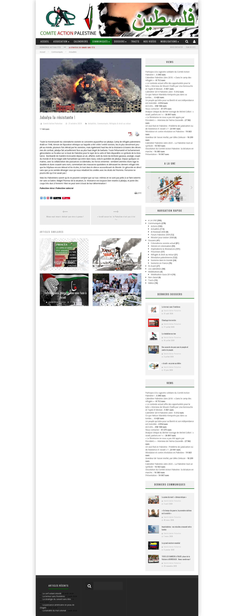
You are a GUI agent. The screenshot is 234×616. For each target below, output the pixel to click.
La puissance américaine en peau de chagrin (86, 47)
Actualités (92, 123)
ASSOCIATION (60, 41)
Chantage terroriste (169, 320)
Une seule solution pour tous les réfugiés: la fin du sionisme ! (118, 295)
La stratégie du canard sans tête (57, 599)
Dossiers (152, 240)
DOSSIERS (119, 41)
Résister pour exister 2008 (162, 237)
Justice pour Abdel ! (64, 262)
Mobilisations (169, 41)
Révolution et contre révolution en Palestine (164, 131)
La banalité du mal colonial (54, 610)
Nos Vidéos (150, 41)
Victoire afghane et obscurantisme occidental (118, 259)
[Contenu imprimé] (137, 135)
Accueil (42, 52)
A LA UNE (152, 220)
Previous (148, 187)
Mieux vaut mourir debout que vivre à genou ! (65, 216)
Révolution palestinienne (161, 257)
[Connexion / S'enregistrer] (194, 41)
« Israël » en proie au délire (171, 363)
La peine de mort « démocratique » (174, 497)
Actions (154, 226)
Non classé (153, 277)
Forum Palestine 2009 (160, 234)
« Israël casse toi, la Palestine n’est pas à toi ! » (116, 218)
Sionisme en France (159, 263)
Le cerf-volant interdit (52, 593)
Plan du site (191, 47)
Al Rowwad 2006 (158, 231)
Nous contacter (176, 47)
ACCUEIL (44, 41)
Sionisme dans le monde (161, 260)
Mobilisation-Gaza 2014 (161, 274)
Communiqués (100, 41)
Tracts (135, 41)
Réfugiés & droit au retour (120, 123)
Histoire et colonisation (161, 246)
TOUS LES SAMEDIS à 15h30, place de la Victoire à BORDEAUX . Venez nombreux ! (176, 558)
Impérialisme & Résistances (163, 249)
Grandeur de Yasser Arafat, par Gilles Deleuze (165, 137)
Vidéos (151, 283)
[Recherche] (187, 41)
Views (170, 383)
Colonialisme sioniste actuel (163, 243)
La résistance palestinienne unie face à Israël (65, 295)
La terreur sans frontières (170, 195)
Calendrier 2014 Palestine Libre (159, 91)
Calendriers (81, 41)
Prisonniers (156, 251)
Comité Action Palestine (52, 123)
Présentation (151, 154)
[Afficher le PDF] (130, 135)
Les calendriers (154, 268)
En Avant (152, 266)
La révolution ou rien (169, 333)
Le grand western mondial (171, 542)
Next (191, 187)
